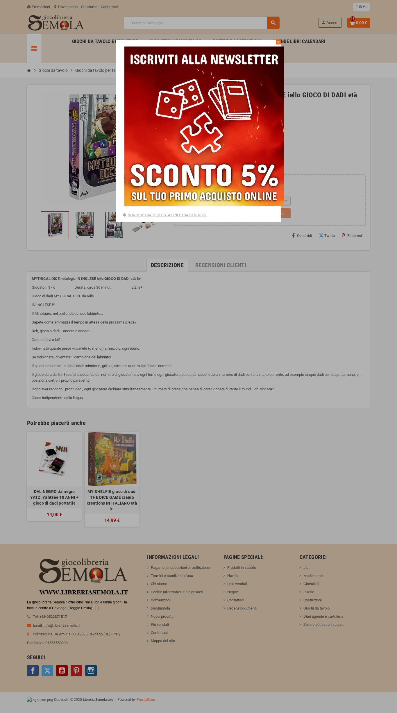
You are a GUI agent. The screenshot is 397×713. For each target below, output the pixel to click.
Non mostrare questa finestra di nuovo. (167, 215)
